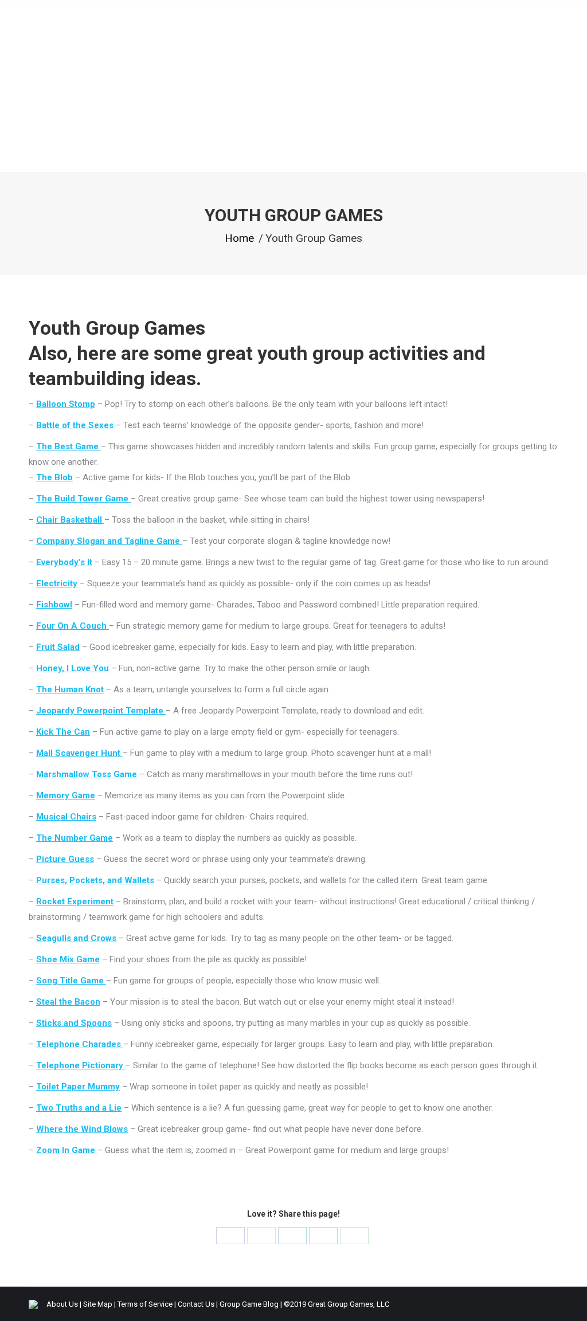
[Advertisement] (293, 86)
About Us (62, 1304)
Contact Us (196, 1304)
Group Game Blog (249, 1304)
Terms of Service (145, 1304)
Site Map (97, 1304)
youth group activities (352, 353)
